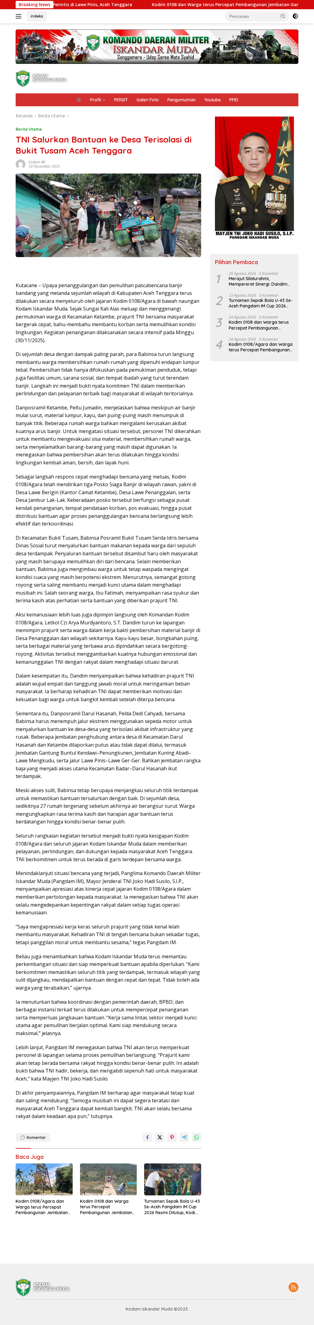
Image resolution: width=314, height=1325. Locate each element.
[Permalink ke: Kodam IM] (20, 164)
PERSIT (121, 100)
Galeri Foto (147, 100)
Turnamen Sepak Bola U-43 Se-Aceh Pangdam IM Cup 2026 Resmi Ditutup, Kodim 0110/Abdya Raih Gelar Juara (172, 1206)
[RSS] (293, 1287)
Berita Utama (29, 129)
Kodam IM (37, 162)
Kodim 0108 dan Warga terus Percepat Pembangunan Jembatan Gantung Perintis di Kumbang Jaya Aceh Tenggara (106, 1206)
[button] (283, 16)
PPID (233, 100)
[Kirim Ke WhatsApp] (196, 1137)
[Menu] (20, 16)
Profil (95, 100)
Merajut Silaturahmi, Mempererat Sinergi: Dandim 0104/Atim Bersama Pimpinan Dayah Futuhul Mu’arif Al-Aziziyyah (259, 281)
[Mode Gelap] (295, 16)
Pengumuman (181, 100)
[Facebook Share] (147, 1137)
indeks (37, 16)
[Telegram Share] (184, 1137)
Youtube (212, 100)
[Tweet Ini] (159, 1137)
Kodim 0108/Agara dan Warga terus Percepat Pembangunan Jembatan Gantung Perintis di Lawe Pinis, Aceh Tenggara (42, 1206)
